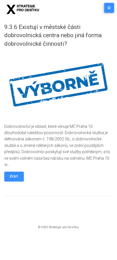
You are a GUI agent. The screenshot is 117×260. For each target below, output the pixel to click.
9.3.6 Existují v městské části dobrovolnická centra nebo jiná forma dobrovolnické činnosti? (53, 35)
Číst (14, 176)
